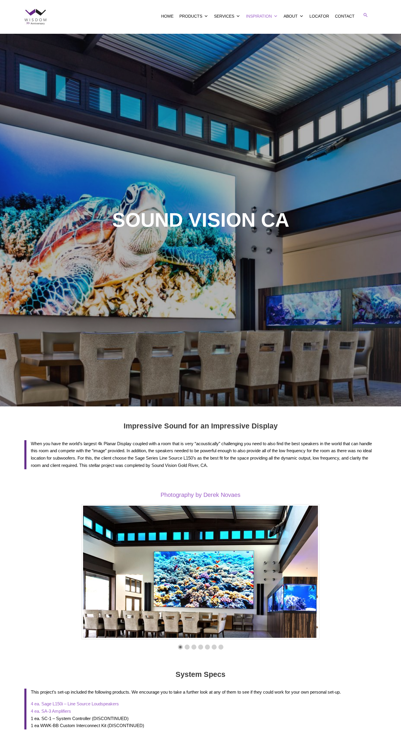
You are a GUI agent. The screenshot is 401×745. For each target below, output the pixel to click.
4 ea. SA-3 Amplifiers (51, 711)
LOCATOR (319, 16)
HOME (167, 16)
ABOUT (291, 16)
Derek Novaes (221, 495)
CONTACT (345, 16)
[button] (365, 15)
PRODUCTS (190, 16)
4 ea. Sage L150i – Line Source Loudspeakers (75, 703)
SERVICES (224, 16)
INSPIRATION (259, 16)
